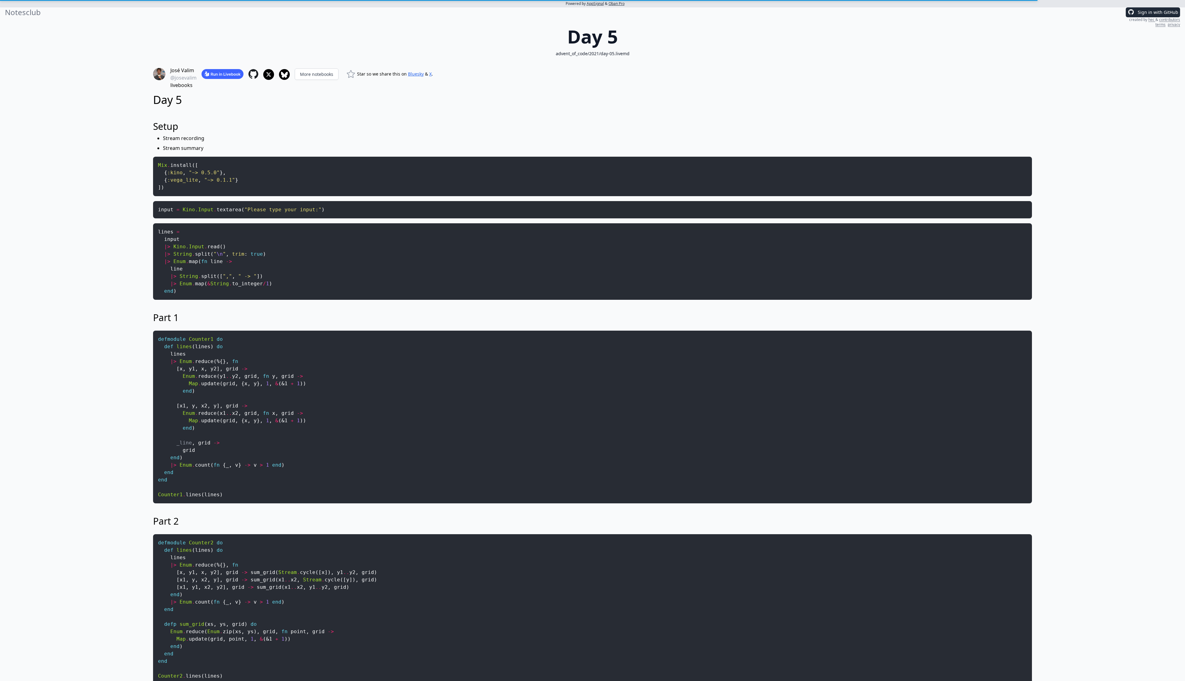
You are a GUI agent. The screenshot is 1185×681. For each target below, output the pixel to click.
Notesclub (23, 12)
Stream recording (183, 138)
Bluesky (416, 74)
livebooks (181, 85)
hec (1151, 19)
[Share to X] (268, 74)
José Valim (182, 70)
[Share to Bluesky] (284, 74)
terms (1160, 24)
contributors (1169, 19)
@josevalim (183, 77)
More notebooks (316, 74)
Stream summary (183, 148)
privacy (1174, 24)
